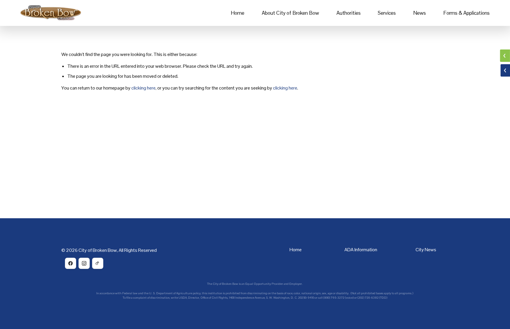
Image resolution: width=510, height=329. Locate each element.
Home (237, 13)
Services (387, 13)
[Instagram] (84, 263)
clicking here (143, 88)
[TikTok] (97, 263)
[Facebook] (70, 263)
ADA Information (360, 250)
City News (426, 250)
